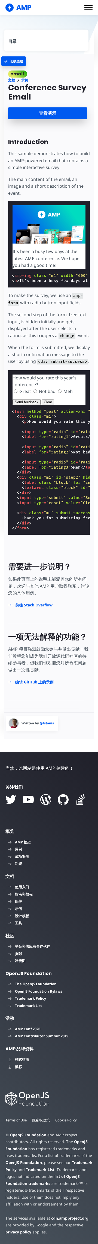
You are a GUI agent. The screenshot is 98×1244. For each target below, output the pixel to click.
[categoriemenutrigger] (13, 61)
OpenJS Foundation (28, 1134)
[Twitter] (10, 799)
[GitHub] (63, 799)
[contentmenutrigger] (46, 39)
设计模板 (22, 915)
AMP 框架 (23, 842)
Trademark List (28, 1005)
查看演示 (47, 113)
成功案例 (22, 856)
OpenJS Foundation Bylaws (38, 991)
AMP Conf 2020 (27, 1028)
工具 (18, 922)
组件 (18, 901)
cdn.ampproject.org (69, 1218)
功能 (18, 863)
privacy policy (18, 1232)
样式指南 (22, 1059)
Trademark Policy (30, 998)
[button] (88, 7)
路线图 (20, 960)
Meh (68, 391)
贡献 (18, 953)
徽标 (18, 1066)
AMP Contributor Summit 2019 (41, 1036)
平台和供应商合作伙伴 (32, 946)
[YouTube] (28, 799)
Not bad (47, 391)
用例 (18, 849)
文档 (11, 80)
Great (25, 391)
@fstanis (47, 723)
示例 (24, 80)
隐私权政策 (41, 1120)
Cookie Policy (66, 1120)
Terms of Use (16, 1120)
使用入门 (22, 886)
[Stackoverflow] (80, 799)
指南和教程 (24, 894)
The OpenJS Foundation (36, 983)
